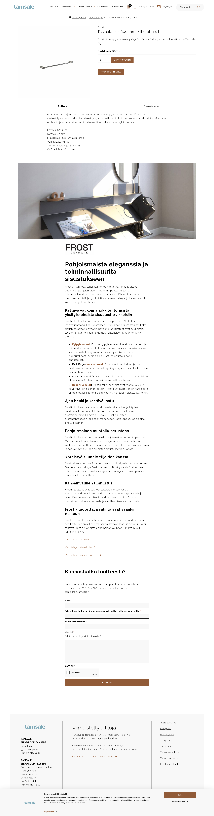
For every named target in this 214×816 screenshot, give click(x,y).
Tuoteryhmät (79, 17)
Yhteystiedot (167, 740)
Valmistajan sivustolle (79, 547)
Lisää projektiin (122, 60)
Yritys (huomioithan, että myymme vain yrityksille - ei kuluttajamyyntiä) (103, 611)
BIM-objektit (167, 734)
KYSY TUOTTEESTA (111, 72)
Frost (101, 27)
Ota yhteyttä (167, 7)
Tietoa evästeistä (169, 758)
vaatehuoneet (94, 364)
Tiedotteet (166, 746)
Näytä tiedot (49, 812)
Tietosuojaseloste (170, 752)
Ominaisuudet (151, 106)
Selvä (180, 795)
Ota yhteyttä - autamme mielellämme (93, 756)
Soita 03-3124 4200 (146, 7)
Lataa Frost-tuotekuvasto (80, 539)
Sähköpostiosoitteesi (77, 622)
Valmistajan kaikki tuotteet (81, 555)
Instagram (165, 728)
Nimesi (69, 600)
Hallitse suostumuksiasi (180, 801)
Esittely (62, 106)
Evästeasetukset (169, 764)
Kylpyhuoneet (81, 344)
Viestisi (69, 632)
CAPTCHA (70, 666)
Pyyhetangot (96, 17)
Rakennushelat (81, 385)
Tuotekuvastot (168, 722)
